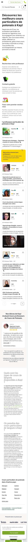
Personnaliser (13, 536)
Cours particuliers (6, 508)
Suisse (3, 498)
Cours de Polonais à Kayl (8, 509)
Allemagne (4, 485)
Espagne (16, 488)
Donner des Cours (15, 2)
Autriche (16, 485)
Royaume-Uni (17, 495)
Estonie (4, 492)
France (16, 492)
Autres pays (5, 501)
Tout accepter (14, 533)
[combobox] (11, 7)
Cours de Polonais (16, 508)
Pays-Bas (4, 495)
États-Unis (17, 498)
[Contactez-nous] (25, 2)
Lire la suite (6, 343)
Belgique (4, 488)
